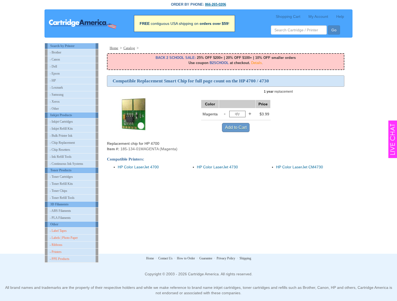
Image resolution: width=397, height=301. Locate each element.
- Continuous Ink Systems (66, 164)
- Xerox (55, 101)
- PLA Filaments (60, 218)
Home (150, 258)
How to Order (186, 258)
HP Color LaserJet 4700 (138, 167)
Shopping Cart (288, 16)
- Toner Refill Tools (62, 198)
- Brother (55, 52)
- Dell (53, 66)
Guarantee (205, 258)
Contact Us (165, 258)
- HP (53, 80)
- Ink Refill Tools (61, 157)
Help (340, 16)
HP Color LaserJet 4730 (217, 167)
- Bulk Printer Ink (61, 136)
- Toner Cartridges (61, 177)
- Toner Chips (58, 191)
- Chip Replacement (62, 143)
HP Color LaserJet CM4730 (299, 167)
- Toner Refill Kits (61, 184)
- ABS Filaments (60, 211)
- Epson (55, 73)
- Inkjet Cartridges (61, 121)
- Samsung (56, 94)
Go (334, 30)
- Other (54, 109)
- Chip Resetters (60, 150)
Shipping (245, 258)
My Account (318, 16)
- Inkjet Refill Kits (61, 129)
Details (256, 63)
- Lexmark (56, 87)
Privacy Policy (226, 258)
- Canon (55, 59)
